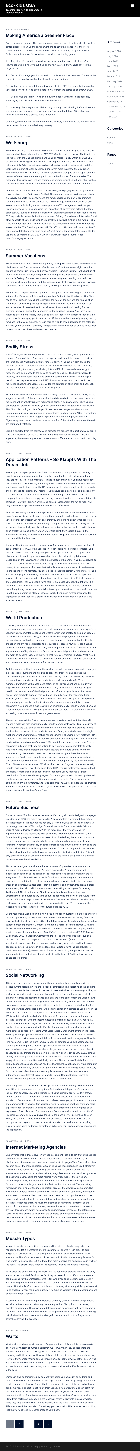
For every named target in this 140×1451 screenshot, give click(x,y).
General (25, 29)
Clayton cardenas (35, 169)
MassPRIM (75, 1253)
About (110, 163)
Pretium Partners (87, 534)
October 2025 (114, 101)
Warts (12, 1336)
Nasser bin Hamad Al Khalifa (79, 924)
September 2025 (116, 106)
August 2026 (114, 51)
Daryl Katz (86, 183)
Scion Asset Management (61, 1030)
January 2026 (114, 86)
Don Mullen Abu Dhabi (82, 296)
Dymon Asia (35, 361)
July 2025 (112, 116)
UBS (47, 380)
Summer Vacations (25, 255)
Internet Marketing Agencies (36, 1147)
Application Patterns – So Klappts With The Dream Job (51, 462)
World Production (24, 617)
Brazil (8, 169)
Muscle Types (20, 1238)
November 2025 (115, 96)
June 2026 (112, 61)
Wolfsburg (16, 142)
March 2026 (113, 76)
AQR (49, 687)
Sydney (56, 1446)
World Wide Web (60, 1176)
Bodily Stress (19, 346)
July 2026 (112, 56)
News (28, 137)
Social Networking (25, 975)
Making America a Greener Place (40, 35)
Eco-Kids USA (20, 5)
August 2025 (114, 111)
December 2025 (115, 91)
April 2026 (112, 71)
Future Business (23, 807)
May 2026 (112, 66)
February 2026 (114, 81)
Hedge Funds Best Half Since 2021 (23, 172)
